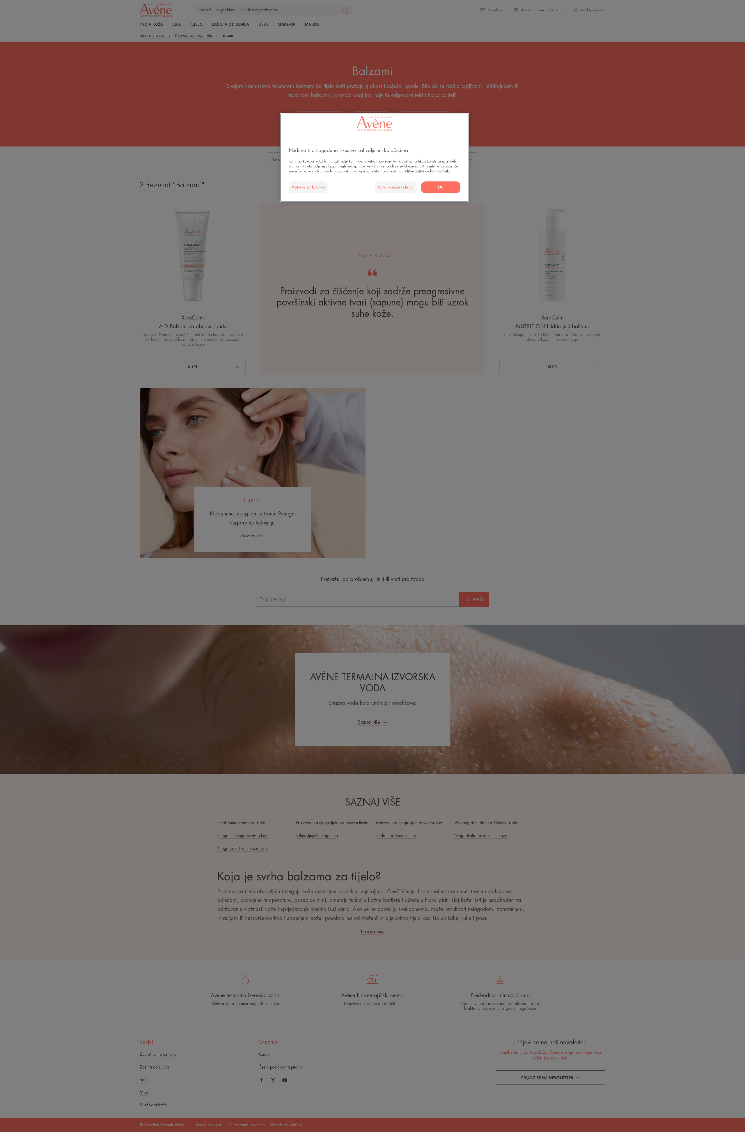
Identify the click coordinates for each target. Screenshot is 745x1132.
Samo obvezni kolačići (396, 187)
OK (440, 187)
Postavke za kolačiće (308, 187)
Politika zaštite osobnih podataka (427, 171)
